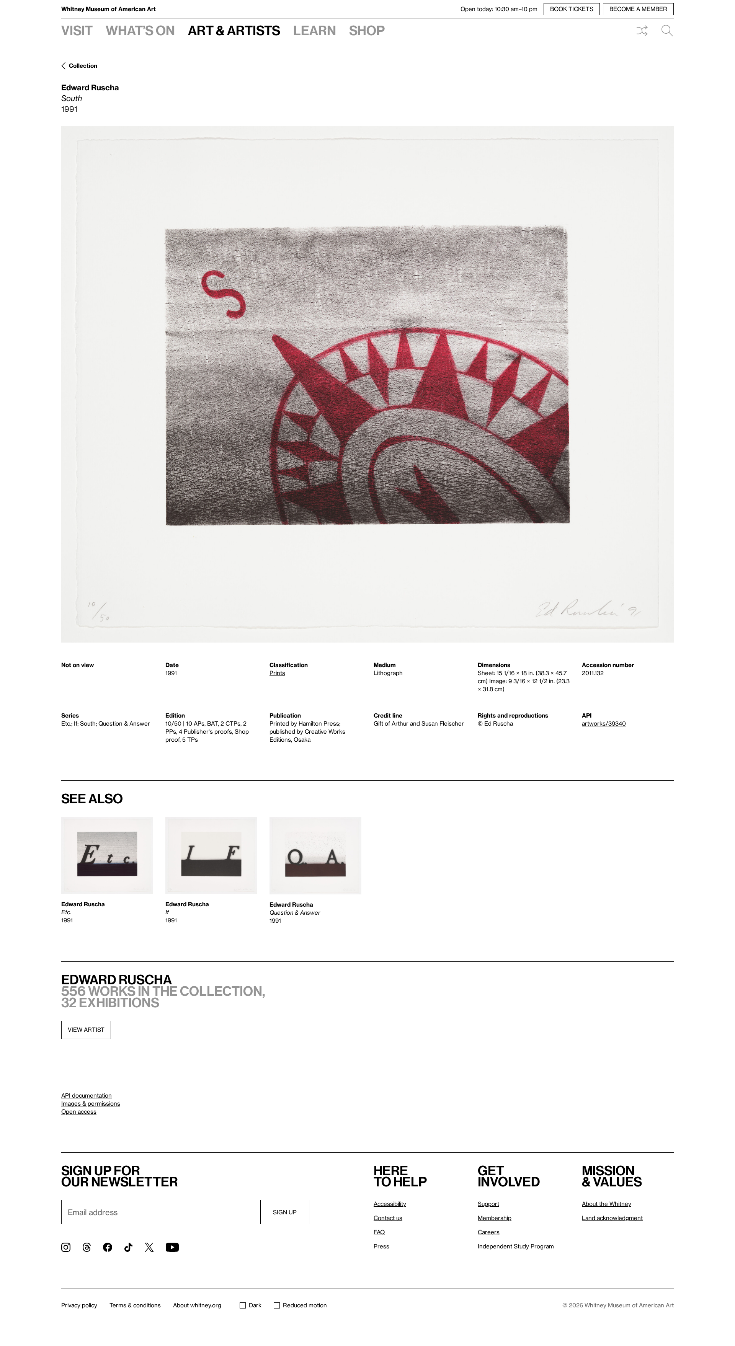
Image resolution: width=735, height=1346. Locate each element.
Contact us (388, 1217)
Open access (78, 1111)
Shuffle (642, 30)
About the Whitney (606, 1203)
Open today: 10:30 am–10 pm (499, 8)
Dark (255, 1305)
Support (488, 1203)
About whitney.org (197, 1305)
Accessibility (390, 1203)
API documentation (86, 1095)
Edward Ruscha (90, 87)
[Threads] (87, 1247)
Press (381, 1246)
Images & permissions (90, 1103)
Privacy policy (79, 1305)
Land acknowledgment (612, 1217)
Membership (494, 1217)
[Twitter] (149, 1247)
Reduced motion (305, 1305)
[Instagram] (66, 1247)
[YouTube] (172, 1247)
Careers (489, 1232)
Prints (277, 672)
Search (664, 30)
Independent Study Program (516, 1246)
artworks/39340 (604, 723)
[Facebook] (107, 1247)
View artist (86, 1029)
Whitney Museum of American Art (108, 8)
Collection (83, 65)
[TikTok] (128, 1247)
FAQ (379, 1232)
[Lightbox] (367, 384)
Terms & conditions (135, 1305)
